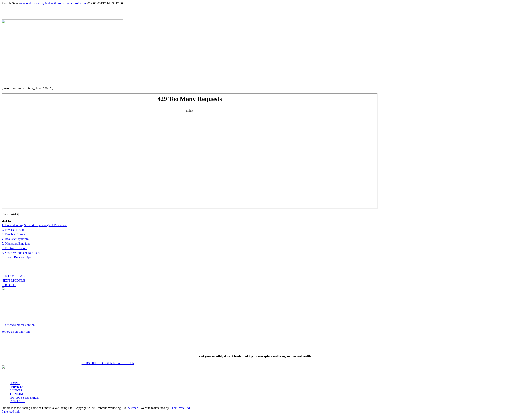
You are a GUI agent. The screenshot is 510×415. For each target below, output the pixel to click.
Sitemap (133, 408)
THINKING (17, 394)
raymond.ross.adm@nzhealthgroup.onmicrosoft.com (53, 3)
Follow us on (16, 331)
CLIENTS (16, 390)
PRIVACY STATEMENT (25, 397)
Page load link (11, 411)
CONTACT (17, 401)
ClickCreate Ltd (180, 408)
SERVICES (16, 386)
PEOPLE (15, 383)
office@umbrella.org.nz (20, 324)
